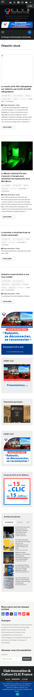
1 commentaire (9, 101)
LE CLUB (24, 679)
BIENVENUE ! (16, 679)
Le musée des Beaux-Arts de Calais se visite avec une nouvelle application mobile (22, 567)
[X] (14, 2)
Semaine (20, 522)
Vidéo (16, 99)
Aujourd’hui (9, 522)
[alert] (17, 352)
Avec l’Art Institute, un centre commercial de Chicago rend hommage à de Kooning (22, 580)
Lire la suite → (8, 127)
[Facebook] (18, 2)
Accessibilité (6, 185)
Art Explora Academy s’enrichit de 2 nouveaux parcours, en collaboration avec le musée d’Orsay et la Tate (22, 544)
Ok (17, 694)
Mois (28, 522)
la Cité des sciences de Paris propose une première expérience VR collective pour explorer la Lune (22, 530)
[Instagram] (22, 2)
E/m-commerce (18, 95)
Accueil (7, 679)
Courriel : (4, 654)
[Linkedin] (7, 613)
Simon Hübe (22, 188)
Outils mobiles (6, 99)
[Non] (32, 689)
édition (26, 185)
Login (30, 6)
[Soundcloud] (30, 2)
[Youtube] (26, 2)
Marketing (5, 284)
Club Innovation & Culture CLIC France (17, 672)
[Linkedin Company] (10, 2)
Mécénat (5, 188)
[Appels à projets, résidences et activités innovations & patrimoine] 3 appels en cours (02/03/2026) (22, 556)
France (28, 95)
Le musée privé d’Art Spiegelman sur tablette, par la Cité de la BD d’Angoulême (16, 89)
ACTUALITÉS (6, 95)
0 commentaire (9, 290)
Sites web (12, 287)
